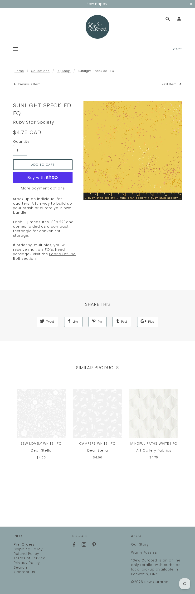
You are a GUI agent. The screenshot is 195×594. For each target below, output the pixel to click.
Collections (40, 71)
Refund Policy (26, 553)
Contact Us (24, 572)
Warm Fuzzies (144, 552)
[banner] (97, 27)
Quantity (20, 141)
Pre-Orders (24, 544)
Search (20, 567)
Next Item (169, 84)
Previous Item (29, 84)
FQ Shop (64, 71)
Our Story (140, 544)
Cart (177, 49)
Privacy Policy (27, 562)
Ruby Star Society (33, 122)
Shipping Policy (28, 549)
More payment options (43, 188)
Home (19, 71)
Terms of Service (29, 558)
